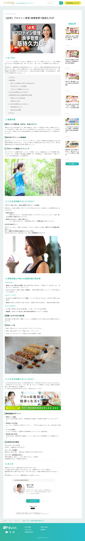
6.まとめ (11, 113)
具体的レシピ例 (15, 101)
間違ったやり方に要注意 (18, 98)
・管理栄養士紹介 (28, 532)
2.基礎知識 (11, 80)
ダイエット (17, 520)
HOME (4, 520)
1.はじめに (11, 77)
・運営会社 (43, 529)
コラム (10, 520)
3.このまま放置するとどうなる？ (18, 92)
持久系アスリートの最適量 (18, 86)
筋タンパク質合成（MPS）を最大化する (23, 83)
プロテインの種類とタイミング (20, 89)
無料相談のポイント (16, 107)
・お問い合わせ (44, 527)
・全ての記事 (27, 527)
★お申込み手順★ (16, 110)
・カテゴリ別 (27, 529)
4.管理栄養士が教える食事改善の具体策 (20, 95)
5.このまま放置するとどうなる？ (18, 104)
